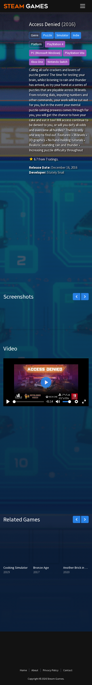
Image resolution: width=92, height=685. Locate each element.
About (34, 670)
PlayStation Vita (74, 53)
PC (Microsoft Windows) (45, 53)
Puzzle (47, 35)
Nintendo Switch (57, 62)
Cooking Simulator (15, 568)
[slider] (28, 402)
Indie (76, 35)
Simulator (62, 35)
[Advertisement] (46, 240)
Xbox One (37, 62)
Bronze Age (41, 568)
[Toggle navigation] (82, 6)
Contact (67, 670)
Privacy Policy (51, 670)
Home (23, 670)
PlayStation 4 (55, 44)
